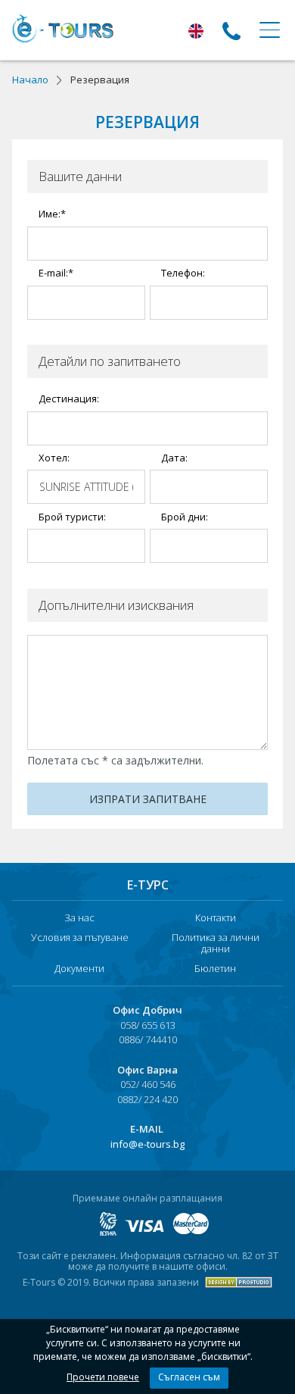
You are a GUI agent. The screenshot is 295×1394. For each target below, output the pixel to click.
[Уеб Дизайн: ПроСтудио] (236, 1282)
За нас (79, 918)
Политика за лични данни (215, 943)
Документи (79, 969)
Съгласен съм (189, 1377)
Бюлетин (215, 969)
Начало (30, 79)
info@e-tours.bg (147, 1144)
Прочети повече (103, 1377)
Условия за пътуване (80, 938)
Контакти (215, 918)
